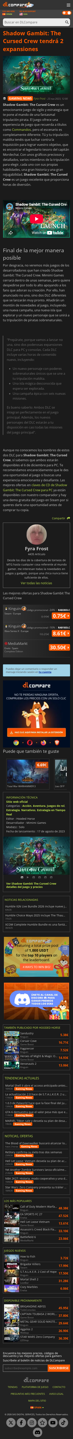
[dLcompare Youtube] (52, 1423)
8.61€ (60, 633)
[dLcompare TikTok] (62, 1423)
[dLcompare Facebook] (20, 1423)
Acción (26, 806)
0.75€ (60, 615)
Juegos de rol (55, 806)
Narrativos (28, 810)
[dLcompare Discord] (36, 1432)
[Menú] (68, 5)
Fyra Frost (40, 98)
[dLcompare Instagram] (31, 1423)
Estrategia (13, 810)
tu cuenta (45, 672)
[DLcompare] (36, 1379)
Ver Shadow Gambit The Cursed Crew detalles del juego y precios (31, 885)
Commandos (21, 129)
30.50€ (58, 647)
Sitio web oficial (17, 802)
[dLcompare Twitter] (10, 1423)
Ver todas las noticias (36, 583)
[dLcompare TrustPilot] (41, 1423)
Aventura (39, 806)
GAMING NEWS (20, 98)
